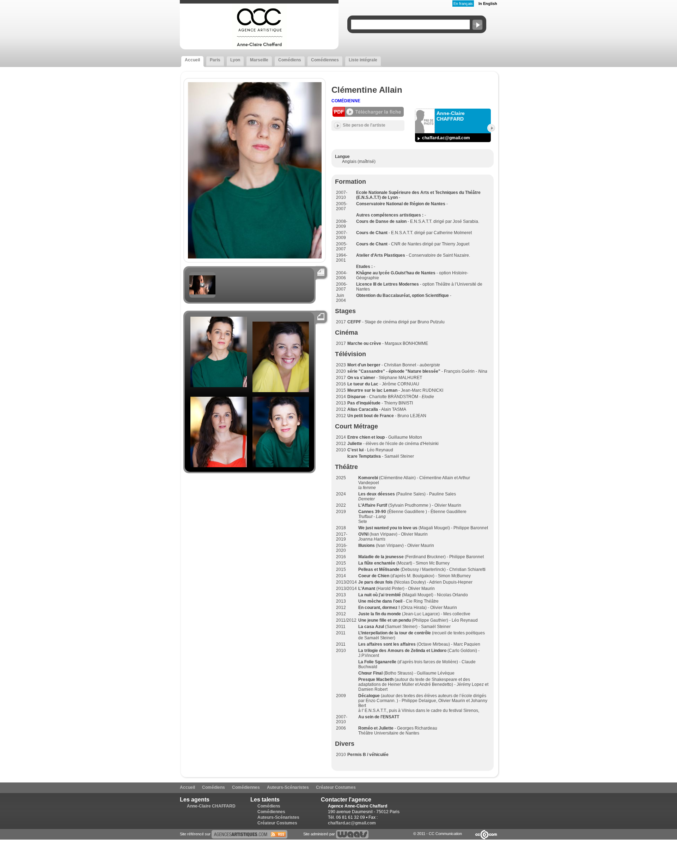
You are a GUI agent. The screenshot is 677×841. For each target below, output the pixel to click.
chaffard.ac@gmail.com (446, 137)
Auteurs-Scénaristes (288, 787)
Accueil (192, 59)
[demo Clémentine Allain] (202, 293)
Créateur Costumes (336, 787)
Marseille (259, 59)
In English (487, 3)
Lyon (235, 59)
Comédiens (289, 59)
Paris (215, 59)
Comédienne (345, 100)
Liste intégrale (363, 59)
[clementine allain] (249, 834)
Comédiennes (325, 59)
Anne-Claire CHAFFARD (211, 806)
